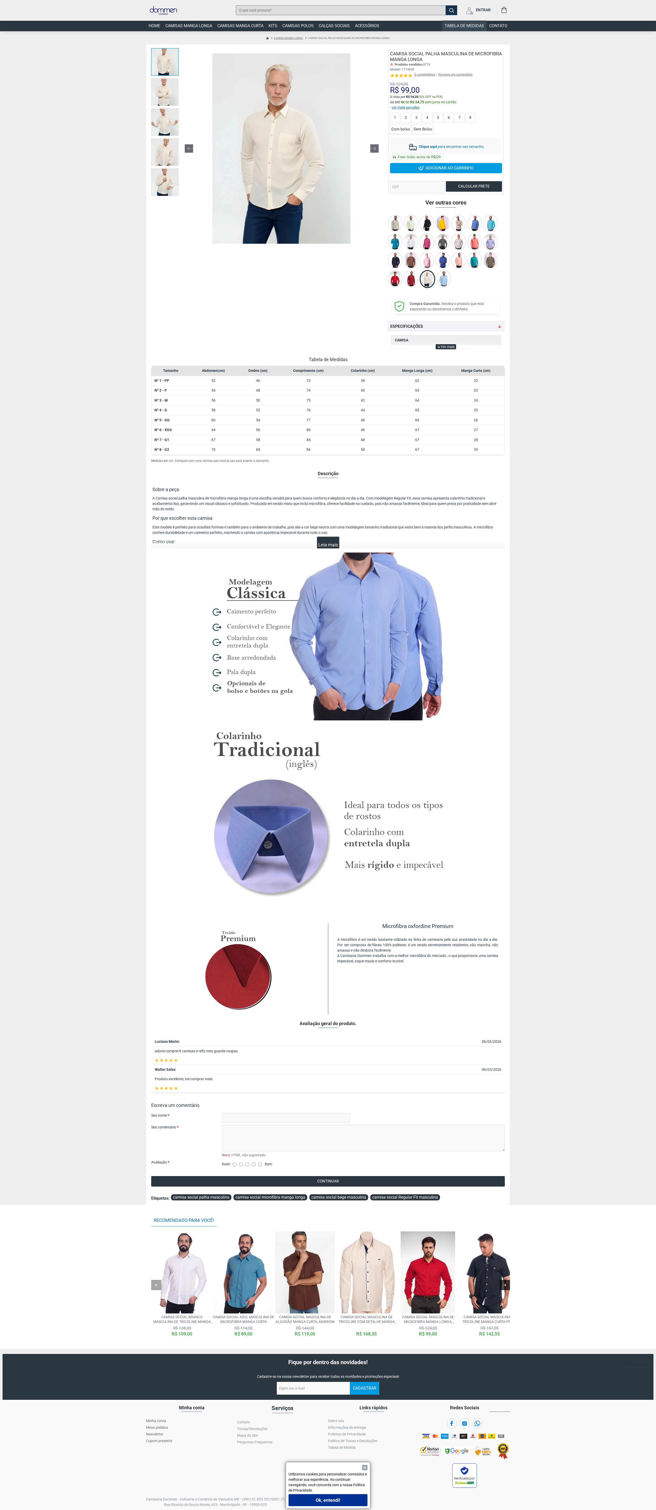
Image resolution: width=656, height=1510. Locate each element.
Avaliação (159, 1162)
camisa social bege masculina (338, 1197)
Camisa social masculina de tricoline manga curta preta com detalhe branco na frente (489, 1319)
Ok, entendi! (328, 1500)
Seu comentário (163, 1127)
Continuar (328, 1181)
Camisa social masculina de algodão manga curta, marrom (304, 1319)
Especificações (406, 326)
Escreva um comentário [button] (455, 74)
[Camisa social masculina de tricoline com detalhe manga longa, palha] (366, 1272)
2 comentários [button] (424, 74)
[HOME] (267, 38)
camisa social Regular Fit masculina (405, 1197)
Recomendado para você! (184, 1220)
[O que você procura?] (451, 10)
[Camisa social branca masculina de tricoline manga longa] (182, 1272)
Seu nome (159, 1115)
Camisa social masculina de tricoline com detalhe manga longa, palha (367, 1319)
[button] (189, 149)
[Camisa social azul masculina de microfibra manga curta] (243, 1272)
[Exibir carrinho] (503, 10)
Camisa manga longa (288, 38)
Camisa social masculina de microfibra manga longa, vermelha (428, 1319)
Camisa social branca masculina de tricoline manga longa (182, 1319)
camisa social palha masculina (201, 1197)
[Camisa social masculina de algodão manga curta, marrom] (305, 1272)
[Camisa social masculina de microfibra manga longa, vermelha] (428, 1272)
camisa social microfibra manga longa (270, 1197)
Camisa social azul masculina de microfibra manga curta (243, 1319)
